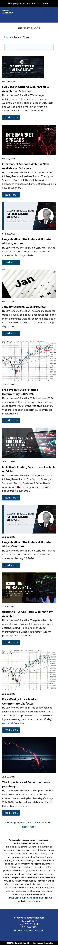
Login (45, 3)
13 (49, 822)
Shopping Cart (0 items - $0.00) (24, 3)
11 (43, 822)
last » (33, 826)
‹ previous (19, 822)
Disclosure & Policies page (30, 897)
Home (7, 37)
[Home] (7, 12)
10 (40, 822)
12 (46, 822)
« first (8, 822)
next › (25, 826)
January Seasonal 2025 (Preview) (24, 306)
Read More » (11, 117)
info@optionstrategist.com (29, 917)
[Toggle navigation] (52, 12)
